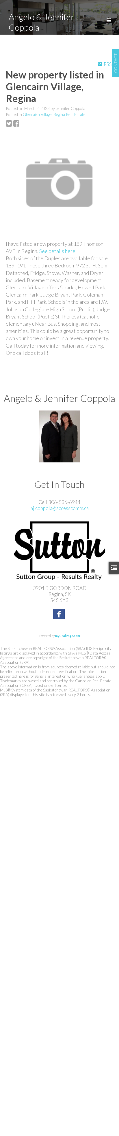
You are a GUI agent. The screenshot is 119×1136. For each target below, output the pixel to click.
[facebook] (59, 615)
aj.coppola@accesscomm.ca (60, 508)
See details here (57, 251)
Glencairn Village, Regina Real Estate (54, 114)
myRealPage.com (67, 636)
